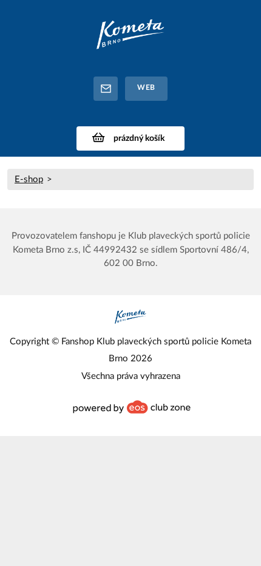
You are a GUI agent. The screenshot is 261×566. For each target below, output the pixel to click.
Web (146, 87)
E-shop (29, 179)
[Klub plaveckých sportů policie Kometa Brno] (130, 38)
